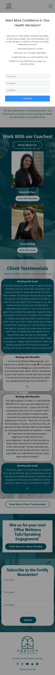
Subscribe (27, 98)
